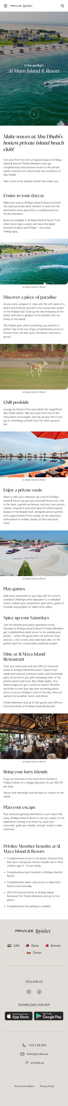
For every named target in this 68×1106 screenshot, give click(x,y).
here (14, 231)
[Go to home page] (22, 6)
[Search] (62, 5)
